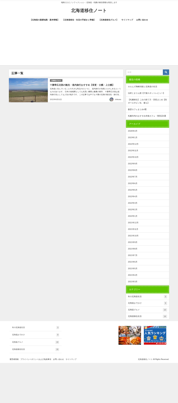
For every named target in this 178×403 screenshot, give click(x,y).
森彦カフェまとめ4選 (137, 109)
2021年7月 (132, 255)
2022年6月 (132, 183)
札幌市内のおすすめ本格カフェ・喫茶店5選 (147, 116)
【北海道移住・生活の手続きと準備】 (79, 20)
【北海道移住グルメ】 (108, 20)
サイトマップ (127, 20)
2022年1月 (132, 216)
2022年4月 (132, 196)
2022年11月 (133, 150)
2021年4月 (132, 275)
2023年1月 (132, 137)
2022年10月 (133, 157)
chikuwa (118, 99)
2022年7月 (132, 177)
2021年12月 (133, 223)
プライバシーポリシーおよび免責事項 (35, 359)
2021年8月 (132, 249)
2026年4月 (132, 131)
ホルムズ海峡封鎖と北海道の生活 (142, 86)
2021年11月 (133, 229)
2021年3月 (132, 282)
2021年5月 (132, 268)
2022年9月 (132, 164)
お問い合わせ (142, 20)
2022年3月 (132, 203)
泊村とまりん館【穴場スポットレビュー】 (146, 93)
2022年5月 (132, 190)
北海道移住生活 (147, 316)
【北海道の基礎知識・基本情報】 (44, 20)
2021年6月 (132, 262)
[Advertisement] (89, 45)
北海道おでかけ (56, 80)
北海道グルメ (147, 310)
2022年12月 (133, 144)
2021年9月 (132, 242)
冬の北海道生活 (147, 296)
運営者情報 (14, 359)
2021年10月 (133, 236)
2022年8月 (132, 170)
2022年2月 (132, 209)
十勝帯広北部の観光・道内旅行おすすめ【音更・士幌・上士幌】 (82, 85)
